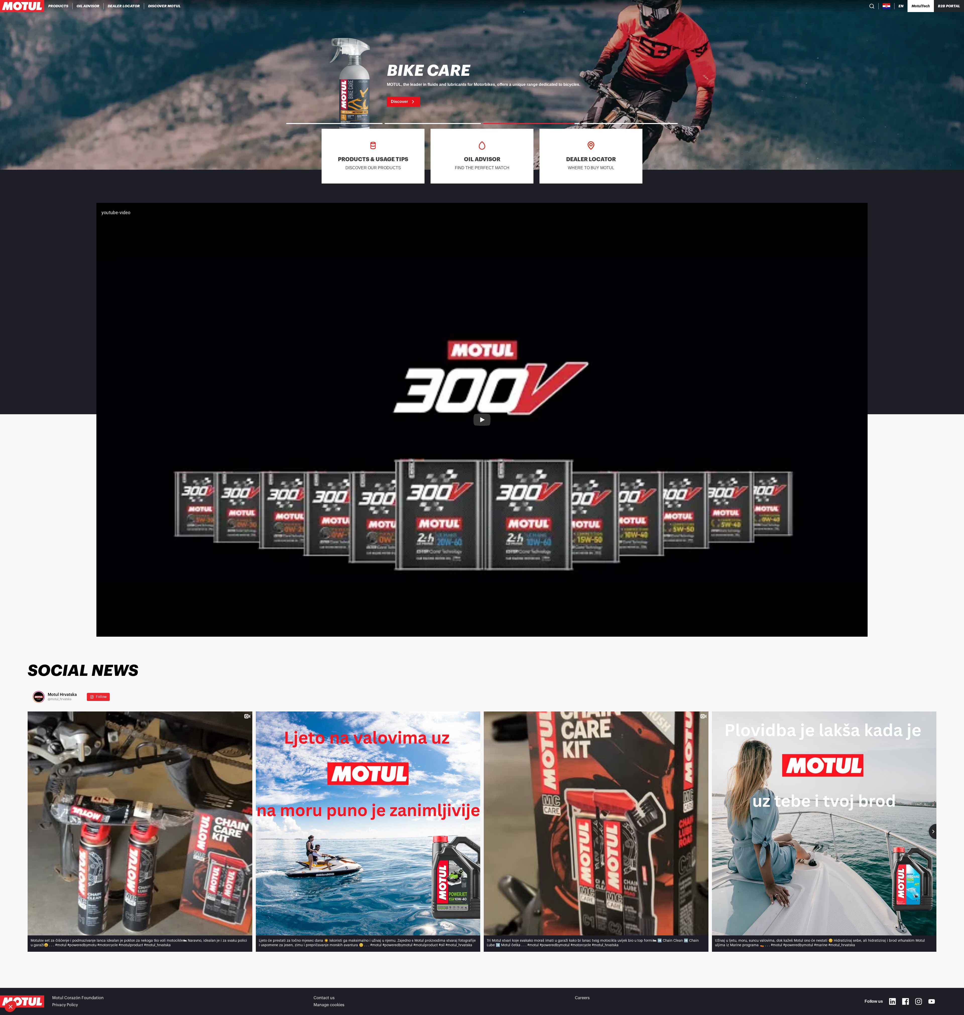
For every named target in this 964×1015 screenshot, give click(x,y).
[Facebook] (905, 1001)
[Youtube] (931, 1001)
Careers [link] (582, 998)
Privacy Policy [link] (65, 1005)
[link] (482, 85)
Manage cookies (329, 1005)
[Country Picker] (886, 6)
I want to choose (31, 990)
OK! (84, 990)
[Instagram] (918, 1001)
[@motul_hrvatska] (39, 697)
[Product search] (871, 6)
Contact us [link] (324, 998)
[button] (11, 1006)
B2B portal (949, 6)
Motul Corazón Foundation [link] (78, 998)
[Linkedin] (892, 1001)
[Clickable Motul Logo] (22, 6)
